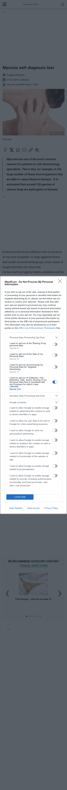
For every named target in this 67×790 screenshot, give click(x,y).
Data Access (33, 508)
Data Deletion (16, 508)
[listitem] (33, 337)
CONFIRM (20, 497)
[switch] (55, 344)
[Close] (61, 282)
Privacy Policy (51, 508)
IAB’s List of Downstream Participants (37, 328)
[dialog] (33, 395)
